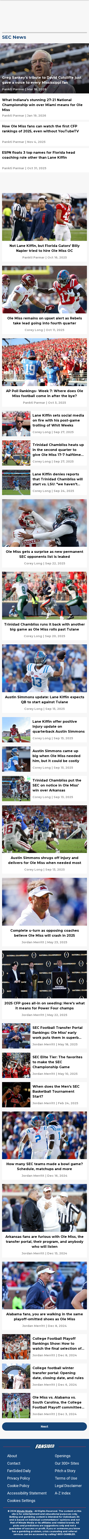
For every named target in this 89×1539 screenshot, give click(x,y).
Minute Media (24, 1511)
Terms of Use (66, 1478)
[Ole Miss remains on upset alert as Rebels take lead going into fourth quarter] (44, 300)
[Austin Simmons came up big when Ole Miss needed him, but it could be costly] (44, 759)
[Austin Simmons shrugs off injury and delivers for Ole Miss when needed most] (44, 839)
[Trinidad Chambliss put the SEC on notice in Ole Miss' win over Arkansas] (44, 788)
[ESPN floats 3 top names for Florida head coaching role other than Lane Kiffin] (44, 160)
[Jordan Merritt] (33, 942)
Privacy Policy (18, 1478)
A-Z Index (63, 1493)
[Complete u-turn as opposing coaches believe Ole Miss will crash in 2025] (44, 912)
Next (44, 1426)
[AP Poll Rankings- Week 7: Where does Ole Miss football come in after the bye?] (44, 372)
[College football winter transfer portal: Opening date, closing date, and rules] (44, 1376)
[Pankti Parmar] (13, 89)
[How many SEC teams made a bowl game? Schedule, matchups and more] (44, 1145)
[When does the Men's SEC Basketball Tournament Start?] (44, 1094)
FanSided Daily (19, 1471)
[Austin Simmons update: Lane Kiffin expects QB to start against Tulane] (44, 678)
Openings (63, 1456)
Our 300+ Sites (67, 1463)
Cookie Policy (18, 1485)
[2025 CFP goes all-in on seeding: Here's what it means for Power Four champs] (44, 985)
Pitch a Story (65, 1471)
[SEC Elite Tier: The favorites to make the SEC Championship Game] (44, 1065)
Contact (13, 1463)
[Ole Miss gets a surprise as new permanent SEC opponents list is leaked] (44, 533)
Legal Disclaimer (68, 1485)
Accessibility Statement (27, 1493)
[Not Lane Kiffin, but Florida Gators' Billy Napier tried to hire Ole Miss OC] (44, 227)
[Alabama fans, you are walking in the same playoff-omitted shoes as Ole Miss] (44, 1296)
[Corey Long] (34, 330)
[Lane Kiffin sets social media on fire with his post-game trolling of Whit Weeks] (44, 423)
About (12, 1456)
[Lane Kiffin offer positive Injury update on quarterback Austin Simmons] (44, 729)
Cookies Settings (21, 1500)
